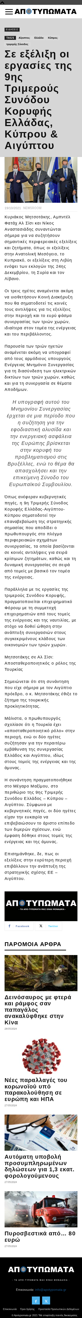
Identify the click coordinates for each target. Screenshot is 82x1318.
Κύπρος (53, 37)
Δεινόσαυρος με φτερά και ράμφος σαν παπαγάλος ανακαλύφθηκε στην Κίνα (38, 1010)
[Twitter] (46, 1300)
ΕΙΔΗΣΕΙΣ (12, 29)
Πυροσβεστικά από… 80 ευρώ (40, 1236)
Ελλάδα (39, 37)
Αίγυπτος (24, 37)
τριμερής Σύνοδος (17, 44)
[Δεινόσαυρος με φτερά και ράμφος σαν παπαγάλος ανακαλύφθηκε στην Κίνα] (41, 973)
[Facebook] (36, 1300)
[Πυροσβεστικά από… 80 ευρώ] (41, 1209)
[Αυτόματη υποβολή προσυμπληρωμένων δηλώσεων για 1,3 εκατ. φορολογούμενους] (41, 1133)
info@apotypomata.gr (50, 1289)
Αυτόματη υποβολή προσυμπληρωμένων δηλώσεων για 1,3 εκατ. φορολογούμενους (40, 1166)
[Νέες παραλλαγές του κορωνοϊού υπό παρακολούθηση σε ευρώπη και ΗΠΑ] (41, 1056)
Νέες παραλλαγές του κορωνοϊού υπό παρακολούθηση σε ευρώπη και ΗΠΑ (36, 1089)
